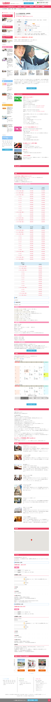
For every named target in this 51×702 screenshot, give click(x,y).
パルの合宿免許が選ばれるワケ (11, 6)
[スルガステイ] (18, 448)
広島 (5, 145)
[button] (47, 57)
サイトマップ (46, 0)
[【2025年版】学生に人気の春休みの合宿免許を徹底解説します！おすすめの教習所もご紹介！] (4, 59)
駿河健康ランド (26, 464)
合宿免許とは (7, 694)
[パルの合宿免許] (6, 3)
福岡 (9, 145)
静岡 (6, 143)
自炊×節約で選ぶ (21, 680)
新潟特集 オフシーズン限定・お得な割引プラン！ (10, 94)
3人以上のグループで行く (24, 681)
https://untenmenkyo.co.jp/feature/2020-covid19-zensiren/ (23, 41)
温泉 (37, 34)
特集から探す (37, 6)
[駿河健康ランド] (18, 466)
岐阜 (4, 143)
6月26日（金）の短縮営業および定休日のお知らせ (10, 108)
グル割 (36, 33)
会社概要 (43, 6)
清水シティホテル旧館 (27, 475)
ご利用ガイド (25, 6)
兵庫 (8, 143)
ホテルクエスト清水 (27, 484)
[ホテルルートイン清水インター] (18, 500)
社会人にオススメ (38, 688)
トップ (4, 6)
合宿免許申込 (8, 149)
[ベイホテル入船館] (18, 457)
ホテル (39, 33)
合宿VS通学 (12, 694)
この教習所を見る (21, 670)
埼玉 (5, 142)
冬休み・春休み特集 (38, 680)
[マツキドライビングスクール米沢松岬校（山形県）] (4, 19)
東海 (32, 34)
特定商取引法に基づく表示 (33, 0)
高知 (2, 145)
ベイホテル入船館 (26, 455)
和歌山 (11, 143)
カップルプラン (31, 33)
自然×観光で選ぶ (28, 683)
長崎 (11, 145)
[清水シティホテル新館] (18, 510)
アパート (27, 33)
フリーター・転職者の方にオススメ (41, 683)
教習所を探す (32, 6)
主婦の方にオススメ (39, 690)
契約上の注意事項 (25, 0)
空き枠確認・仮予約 (29, 3)
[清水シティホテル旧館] (18, 477)
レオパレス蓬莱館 (26, 516)
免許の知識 (19, 6)
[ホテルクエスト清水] (18, 490)
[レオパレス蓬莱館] (18, 519)
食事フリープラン (44, 34)
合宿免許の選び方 (17, 694)
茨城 (7, 142)
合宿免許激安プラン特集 (40, 681)
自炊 (39, 34)
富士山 (26, 34)
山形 (6, 680)
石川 (10, 680)
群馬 (8, 681)
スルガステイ (26, 445)
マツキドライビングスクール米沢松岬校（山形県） (10, 20)
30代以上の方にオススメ (40, 684)
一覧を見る (4, 24)
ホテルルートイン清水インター (29, 497)
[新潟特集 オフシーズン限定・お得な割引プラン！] (4, 94)
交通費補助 (43, 33)
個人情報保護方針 (41, 0)
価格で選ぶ (21, 684)
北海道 (4, 680)
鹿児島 (3, 146)
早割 (29, 34)
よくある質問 (35, 694)
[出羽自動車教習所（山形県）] (4, 30)
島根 (7, 145)
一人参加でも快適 (22, 683)
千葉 (3, 142)
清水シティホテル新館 (27, 507)
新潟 (8, 680)
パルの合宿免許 (25, 695)
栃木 (9, 142)
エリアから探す (6, 678)
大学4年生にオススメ (39, 687)
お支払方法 (31, 694)
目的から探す (22, 678)
